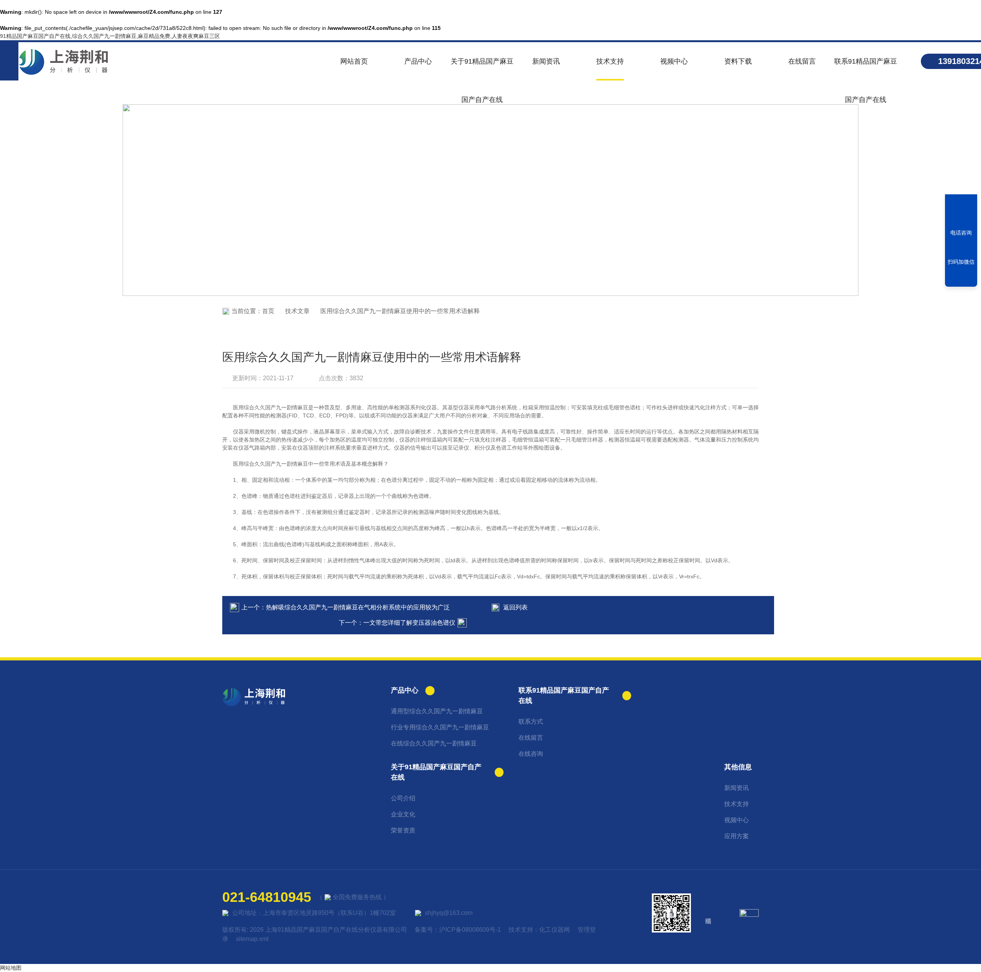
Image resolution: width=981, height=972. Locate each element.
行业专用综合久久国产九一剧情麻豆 (440, 727)
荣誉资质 (403, 830)
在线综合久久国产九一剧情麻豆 (434, 743)
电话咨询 (961, 233)
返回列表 (515, 607)
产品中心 (418, 61)
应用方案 (736, 836)
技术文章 (297, 311)
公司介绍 (403, 798)
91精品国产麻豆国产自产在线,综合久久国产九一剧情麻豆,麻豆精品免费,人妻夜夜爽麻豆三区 (110, 36)
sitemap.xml (252, 939)
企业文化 (403, 814)
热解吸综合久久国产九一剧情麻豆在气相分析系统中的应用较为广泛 (358, 607)
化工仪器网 (554, 929)
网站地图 (10, 968)
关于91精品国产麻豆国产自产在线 (482, 68)
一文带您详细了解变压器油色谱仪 (409, 622)
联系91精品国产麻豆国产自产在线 (865, 68)
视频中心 (674, 61)
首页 (268, 311)
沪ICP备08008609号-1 (470, 929)
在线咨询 (530, 753)
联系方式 (530, 721)
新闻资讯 (546, 61)
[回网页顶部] (961, 278)
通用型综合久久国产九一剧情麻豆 (437, 711)
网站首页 (354, 61)
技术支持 (610, 61)
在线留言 (802, 61)
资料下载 (738, 61)
